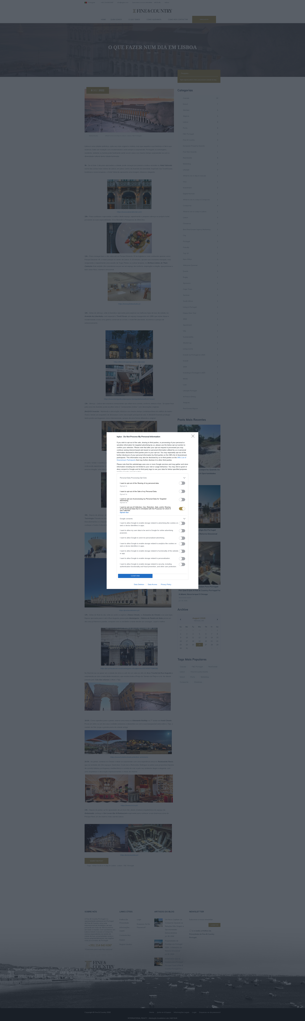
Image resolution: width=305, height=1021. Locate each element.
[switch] (182, 483)
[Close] (193, 437)
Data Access (152, 584)
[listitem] (152, 478)
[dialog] (152, 510)
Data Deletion (139, 584)
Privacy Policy (166, 584)
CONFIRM (135, 576)
